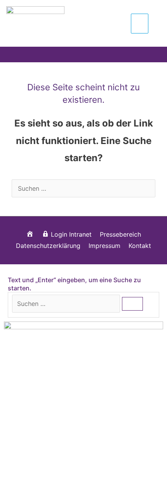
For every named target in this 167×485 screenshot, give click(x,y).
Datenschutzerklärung (48, 246)
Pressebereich (120, 234)
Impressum (104, 246)
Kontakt (140, 246)
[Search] (132, 304)
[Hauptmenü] (139, 23)
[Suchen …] (67, 304)
